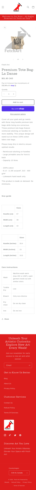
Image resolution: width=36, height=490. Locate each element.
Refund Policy (9, 408)
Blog (6, 378)
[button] (2, 7)
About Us (7, 383)
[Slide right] (22, 59)
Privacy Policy (9, 388)
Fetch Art (17, 479)
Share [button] (6, 319)
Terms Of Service (19, 485)
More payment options (18, 114)
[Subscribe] (29, 365)
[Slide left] (13, 59)
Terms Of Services (11, 413)
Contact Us (8, 403)
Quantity (5, 89)
